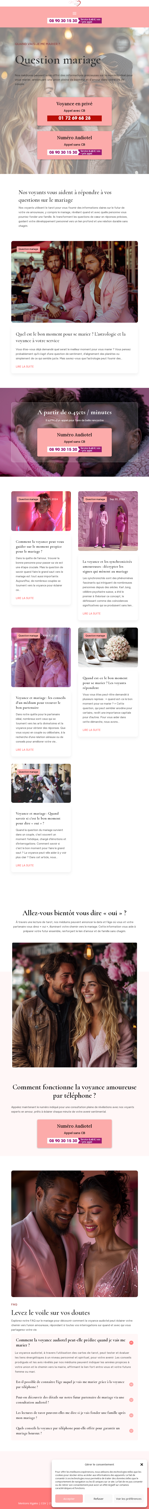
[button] (142, 1464)
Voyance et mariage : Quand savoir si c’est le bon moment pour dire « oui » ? (38, 818)
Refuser (99, 1498)
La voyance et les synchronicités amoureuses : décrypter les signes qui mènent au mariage (107, 566)
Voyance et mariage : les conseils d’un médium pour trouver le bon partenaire (41, 702)
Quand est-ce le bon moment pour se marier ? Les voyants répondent (105, 683)
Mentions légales (28, 1503)
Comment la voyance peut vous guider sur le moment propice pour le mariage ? (40, 546)
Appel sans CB (74, 145)
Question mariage (28, 249)
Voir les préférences (129, 1498)
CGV (43, 1503)
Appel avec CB (74, 111)
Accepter (69, 1498)
